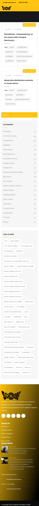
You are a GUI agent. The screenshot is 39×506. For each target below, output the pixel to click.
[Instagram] (13, 416)
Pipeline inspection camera (14, 347)
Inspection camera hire (12, 312)
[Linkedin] (18, 416)
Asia (5, 241)
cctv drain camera (11, 246)
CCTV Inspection (27, 246)
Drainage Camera (9, 163)
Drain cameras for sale (13, 296)
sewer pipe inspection (26, 357)
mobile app (20, 322)
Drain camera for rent (25, 266)
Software (7, 362)
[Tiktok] (23, 416)
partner (9, 99)
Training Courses (8, 208)
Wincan (5, 222)
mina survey (8, 322)
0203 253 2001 (23, 2)
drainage (9, 95)
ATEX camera (15, 241)
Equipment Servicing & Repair (13, 172)
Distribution (7, 145)
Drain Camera (9, 266)
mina (25, 317)
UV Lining (6, 217)
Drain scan (29, 301)
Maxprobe (9, 56)
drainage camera (10, 256)
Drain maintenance (9, 154)
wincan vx (26, 372)
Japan (26, 312)
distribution (22, 47)
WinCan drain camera (12, 372)
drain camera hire (11, 276)
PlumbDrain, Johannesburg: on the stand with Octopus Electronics (18, 37)
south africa (21, 61)
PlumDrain (9, 61)
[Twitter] (3, 416)
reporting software (11, 352)
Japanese (7, 317)
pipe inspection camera (12, 332)
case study (7, 131)
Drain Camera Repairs (12, 291)
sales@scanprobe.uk (9, 2)
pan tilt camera (10, 327)
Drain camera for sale (12, 271)
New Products (7, 181)
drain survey (9, 306)
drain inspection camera (13, 301)
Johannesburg (22, 52)
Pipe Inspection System (12, 337)
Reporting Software (9, 195)
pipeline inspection (22, 99)
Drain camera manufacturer (14, 286)
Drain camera (7, 149)
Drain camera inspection (13, 281)
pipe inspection (24, 327)
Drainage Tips (7, 167)
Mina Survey (7, 176)
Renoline (30, 347)
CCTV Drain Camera (10, 136)
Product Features (8, 190)
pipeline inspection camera (12, 186)
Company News (8, 140)
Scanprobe (26, 352)
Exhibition (9, 52)
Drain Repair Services (10, 158)
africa (11, 47)
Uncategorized (8, 213)
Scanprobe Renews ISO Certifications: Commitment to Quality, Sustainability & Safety (23, 451)
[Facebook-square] (8, 416)
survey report (19, 362)
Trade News (7, 204)
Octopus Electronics (24, 56)
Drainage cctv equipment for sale (16, 261)
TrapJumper (8, 367)
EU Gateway (21, 306)
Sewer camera (8, 199)
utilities (19, 367)
